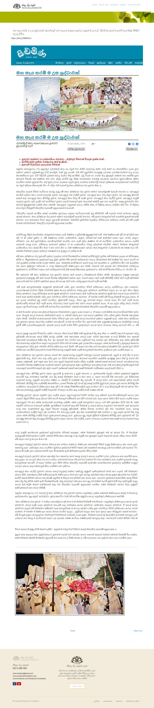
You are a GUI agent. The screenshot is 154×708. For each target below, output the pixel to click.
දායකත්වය (123, 5)
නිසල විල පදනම (104, 5)
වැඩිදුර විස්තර (77, 686)
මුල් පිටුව (95, 5)
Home (72, 631)
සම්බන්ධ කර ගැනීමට (134, 5)
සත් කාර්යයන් (114, 5)
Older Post (138, 631)
